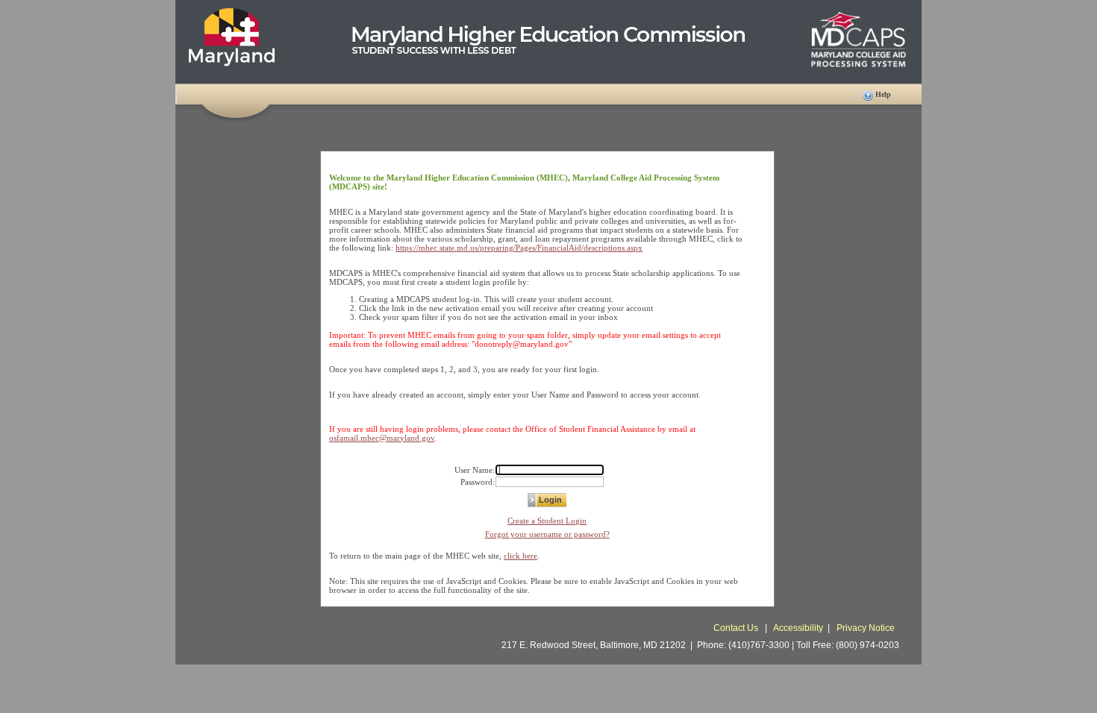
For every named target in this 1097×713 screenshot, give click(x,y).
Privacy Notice (866, 628)
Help (883, 94)
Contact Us (736, 628)
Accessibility (798, 628)
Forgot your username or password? (547, 534)
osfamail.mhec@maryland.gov (381, 437)
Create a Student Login (547, 520)
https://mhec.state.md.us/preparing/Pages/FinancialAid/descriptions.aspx (519, 247)
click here (520, 555)
